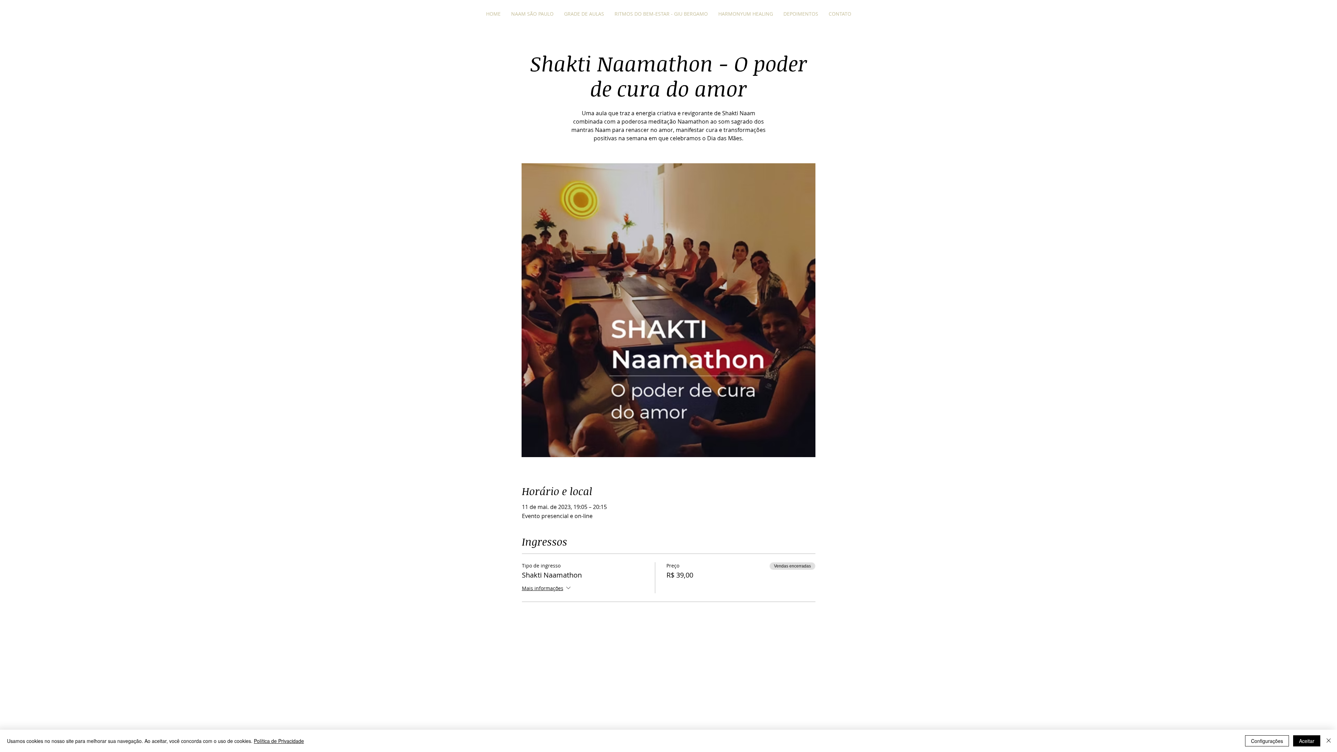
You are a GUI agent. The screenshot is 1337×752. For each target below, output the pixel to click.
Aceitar (1306, 740)
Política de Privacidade (279, 740)
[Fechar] (1328, 740)
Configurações (1267, 740)
